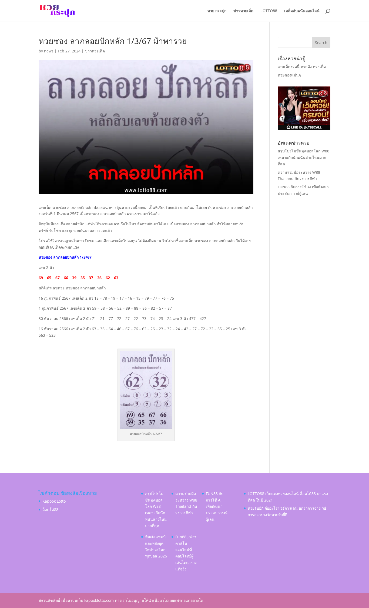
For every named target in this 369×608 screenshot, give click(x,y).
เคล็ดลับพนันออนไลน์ (302, 11)
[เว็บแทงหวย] (304, 128)
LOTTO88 (268, 11)
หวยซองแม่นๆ (289, 75)
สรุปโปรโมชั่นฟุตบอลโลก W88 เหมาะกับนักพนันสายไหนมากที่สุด (303, 157)
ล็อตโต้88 (50, 509)
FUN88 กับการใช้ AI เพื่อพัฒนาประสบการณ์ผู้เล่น (216, 506)
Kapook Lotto (54, 501)
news (48, 51)
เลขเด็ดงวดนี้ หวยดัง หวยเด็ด (302, 66)
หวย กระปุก (216, 11)
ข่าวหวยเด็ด (243, 11)
